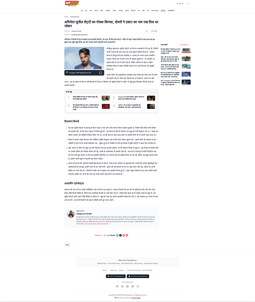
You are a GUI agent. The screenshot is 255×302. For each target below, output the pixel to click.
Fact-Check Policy (127, 263)
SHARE (155, 31)
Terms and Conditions (134, 270)
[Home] (82, 11)
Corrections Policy (114, 263)
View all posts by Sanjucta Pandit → (97, 224)
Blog (67, 245)
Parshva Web (135, 298)
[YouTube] (133, 286)
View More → (184, 45)
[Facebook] (117, 286)
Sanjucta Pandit (76, 31)
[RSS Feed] (138, 286)
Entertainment (74, 17)
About (105, 270)
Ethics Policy (138, 263)
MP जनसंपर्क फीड (147, 270)
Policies (121, 270)
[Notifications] (188, 3)
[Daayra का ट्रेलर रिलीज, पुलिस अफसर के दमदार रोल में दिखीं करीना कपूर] (151, 98)
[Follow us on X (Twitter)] (120, 235)
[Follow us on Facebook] (117, 235)
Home (66, 17)
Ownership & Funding (151, 263)
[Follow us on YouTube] (127, 235)
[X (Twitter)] (122, 286)
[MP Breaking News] (72, 3)
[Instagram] (127, 286)
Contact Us (113, 270)
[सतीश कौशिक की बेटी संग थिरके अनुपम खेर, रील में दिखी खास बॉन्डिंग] (106, 98)
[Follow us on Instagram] (123, 235)
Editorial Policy (102, 263)
